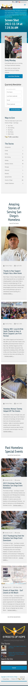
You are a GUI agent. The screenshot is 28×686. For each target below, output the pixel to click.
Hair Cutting (8, 157)
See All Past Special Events (14, 455)
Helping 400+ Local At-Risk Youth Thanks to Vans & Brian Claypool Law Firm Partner (13, 332)
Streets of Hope (11, 12)
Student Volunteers (9, 183)
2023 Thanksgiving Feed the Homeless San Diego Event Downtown (13, 538)
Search (14, 668)
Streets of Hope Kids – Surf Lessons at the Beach (13, 591)
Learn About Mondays (13, 76)
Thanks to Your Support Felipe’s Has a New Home (12, 272)
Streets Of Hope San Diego (10, 10)
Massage (7, 167)
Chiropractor (8, 147)
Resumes (7, 173)
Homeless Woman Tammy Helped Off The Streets (12, 409)
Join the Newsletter (15, 109)
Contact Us (22, 677)
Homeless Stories (9, 163)
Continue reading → (8, 293)
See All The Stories (14, 223)
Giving (6, 154)
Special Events (8, 177)
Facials (6, 150)
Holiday (6, 160)
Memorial (7, 170)
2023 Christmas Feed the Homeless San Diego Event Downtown (12, 485)
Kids (14, 2)
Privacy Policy (6, 679)
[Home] (7, 6)
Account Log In (24, 2)
